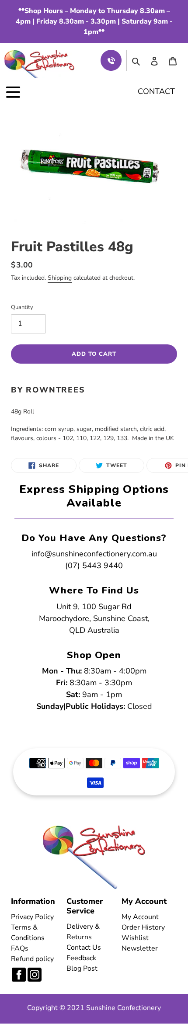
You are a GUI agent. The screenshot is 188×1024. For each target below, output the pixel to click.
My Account (140, 917)
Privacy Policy (32, 917)
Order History (143, 927)
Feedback (81, 958)
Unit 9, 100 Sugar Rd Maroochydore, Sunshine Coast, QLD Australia (94, 618)
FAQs (19, 948)
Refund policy (32, 959)
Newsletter (140, 948)
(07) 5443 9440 (94, 565)
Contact (156, 91)
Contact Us (83, 947)
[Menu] (13, 91)
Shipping (60, 278)
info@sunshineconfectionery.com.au (94, 553)
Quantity (22, 307)
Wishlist (135, 938)
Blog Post (81, 968)
